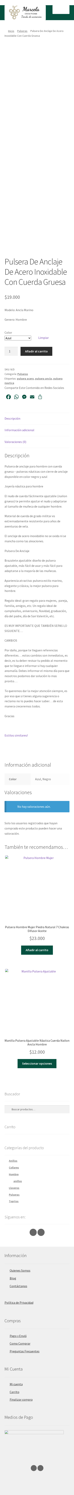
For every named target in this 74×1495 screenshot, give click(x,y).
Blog (13, 1278)
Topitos (14, 1201)
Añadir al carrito (36, 351)
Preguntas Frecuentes (24, 1351)
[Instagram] (33, 1232)
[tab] (37, 419)
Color (8, 332)
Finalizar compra (21, 1399)
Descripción (12, 418)
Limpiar (43, 338)
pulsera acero (25, 378)
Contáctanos (18, 1286)
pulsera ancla (43, 378)
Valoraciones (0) (15, 442)
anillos (17, 1181)
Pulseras (22, 31)
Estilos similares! (16, 735)
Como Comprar (20, 1343)
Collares (14, 1167)
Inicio (11, 31)
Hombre (14, 1174)
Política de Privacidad (19, 1303)
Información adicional (19, 430)
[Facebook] (41, 1232)
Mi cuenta (16, 1384)
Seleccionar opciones (37, 1063)
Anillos (13, 1161)
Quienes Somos (20, 1270)
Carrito (14, 1392)
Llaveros (14, 1188)
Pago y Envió (18, 1336)
